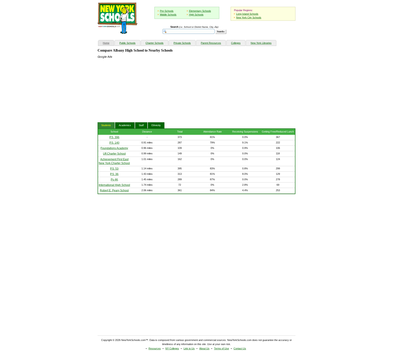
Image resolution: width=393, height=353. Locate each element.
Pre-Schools (167, 11)
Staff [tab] (141, 125)
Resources (155, 348)
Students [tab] (106, 125)
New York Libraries (261, 43)
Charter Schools (155, 43)
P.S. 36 (114, 174)
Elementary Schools (200, 11)
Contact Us (240, 348)
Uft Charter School (114, 153)
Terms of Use (221, 348)
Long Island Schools (247, 14)
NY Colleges (172, 348)
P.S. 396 (114, 137)
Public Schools (127, 43)
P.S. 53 (114, 168)
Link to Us (189, 348)
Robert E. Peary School (114, 190)
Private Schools (182, 43)
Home (108, 42)
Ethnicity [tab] (156, 125)
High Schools (196, 14)
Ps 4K (114, 179)
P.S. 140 (114, 142)
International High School (114, 185)
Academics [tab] (125, 125)
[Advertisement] (132, 87)
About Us (204, 348)
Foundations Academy (114, 148)
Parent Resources (211, 43)
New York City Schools (248, 17)
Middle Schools (168, 14)
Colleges (236, 43)
